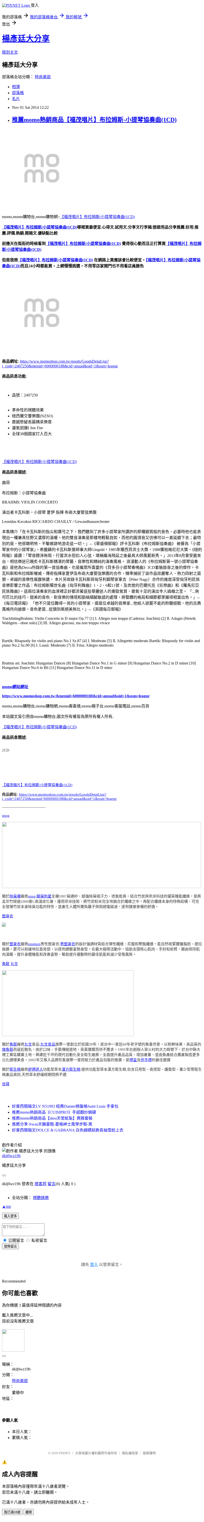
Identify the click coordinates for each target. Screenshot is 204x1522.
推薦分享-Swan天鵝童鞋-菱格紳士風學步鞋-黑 (52, 1124)
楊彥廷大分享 (26, 38)
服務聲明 (149, 1453)
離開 (28, 1512)
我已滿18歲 (12, 1512)
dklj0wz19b (11, 1156)
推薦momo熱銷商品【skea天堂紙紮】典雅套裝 (52, 1118)
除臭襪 (15, 896)
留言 (51, 1184)
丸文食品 (47, 1044)
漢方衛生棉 (71, 1069)
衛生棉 (15, 1069)
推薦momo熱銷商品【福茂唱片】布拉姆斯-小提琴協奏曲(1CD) (94, 120)
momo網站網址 (15, 687)
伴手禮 (146, 1060)
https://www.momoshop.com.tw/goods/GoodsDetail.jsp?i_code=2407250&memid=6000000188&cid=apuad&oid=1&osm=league (59, 796)
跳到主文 (10, 52)
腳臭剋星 (44, 896)
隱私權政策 (130, 1453)
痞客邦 (41, 1184)
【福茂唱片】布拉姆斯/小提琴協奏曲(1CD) (97, 217)
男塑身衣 (67, 944)
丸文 (14, 964)
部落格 (18, 93)
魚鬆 (5, 964)
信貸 (5, 1084)
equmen (34, 944)
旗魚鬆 (7, 1050)
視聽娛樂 (41, 1198)
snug (5, 816)
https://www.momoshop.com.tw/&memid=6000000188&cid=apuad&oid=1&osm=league (76, 696)
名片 (16, 99)
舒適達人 (35, 1069)
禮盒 (133, 1060)
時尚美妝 (43, 77)
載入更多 (10, 1216)
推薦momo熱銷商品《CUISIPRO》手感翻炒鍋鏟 (54, 1112)
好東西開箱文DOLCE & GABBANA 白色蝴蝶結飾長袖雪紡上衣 (67, 1130)
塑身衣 (7, 916)
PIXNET (64, 1453)
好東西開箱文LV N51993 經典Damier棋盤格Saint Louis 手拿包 (65, 1106)
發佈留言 (10, 1246)
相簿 (16, 87)
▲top (6, 1206)
